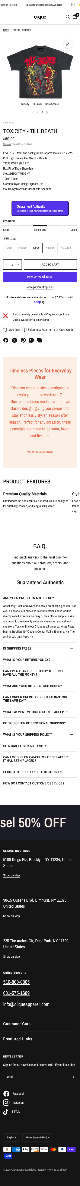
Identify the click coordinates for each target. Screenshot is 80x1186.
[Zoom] (68, 44)
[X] (14, 340)
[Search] (67, 16)
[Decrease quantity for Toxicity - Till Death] (6, 264)
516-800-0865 (16, 981)
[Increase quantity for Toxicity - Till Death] (18, 264)
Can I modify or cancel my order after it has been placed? (35, 759)
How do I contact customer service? (33, 783)
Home (6, 29)
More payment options (40, 287)
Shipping (7, 144)
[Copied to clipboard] (39, 340)
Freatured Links (17, 1039)
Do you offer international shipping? (34, 723)
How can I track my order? (25, 745)
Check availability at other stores (31, 320)
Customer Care (17, 1023)
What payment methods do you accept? (35, 711)
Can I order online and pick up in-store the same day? (35, 699)
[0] (74, 16)
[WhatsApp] (31, 340)
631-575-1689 (16, 993)
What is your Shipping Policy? (28, 734)
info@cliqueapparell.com (26, 1004)
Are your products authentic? (28, 597)
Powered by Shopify (57, 1169)
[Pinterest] (23, 340)
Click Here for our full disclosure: (33, 771)
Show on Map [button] (11, 875)
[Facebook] (5, 340)
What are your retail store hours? (32, 685)
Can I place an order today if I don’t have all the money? (33, 673)
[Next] (47, 112)
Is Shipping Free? (17, 648)
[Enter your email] (72, 1077)
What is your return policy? (27, 659)
